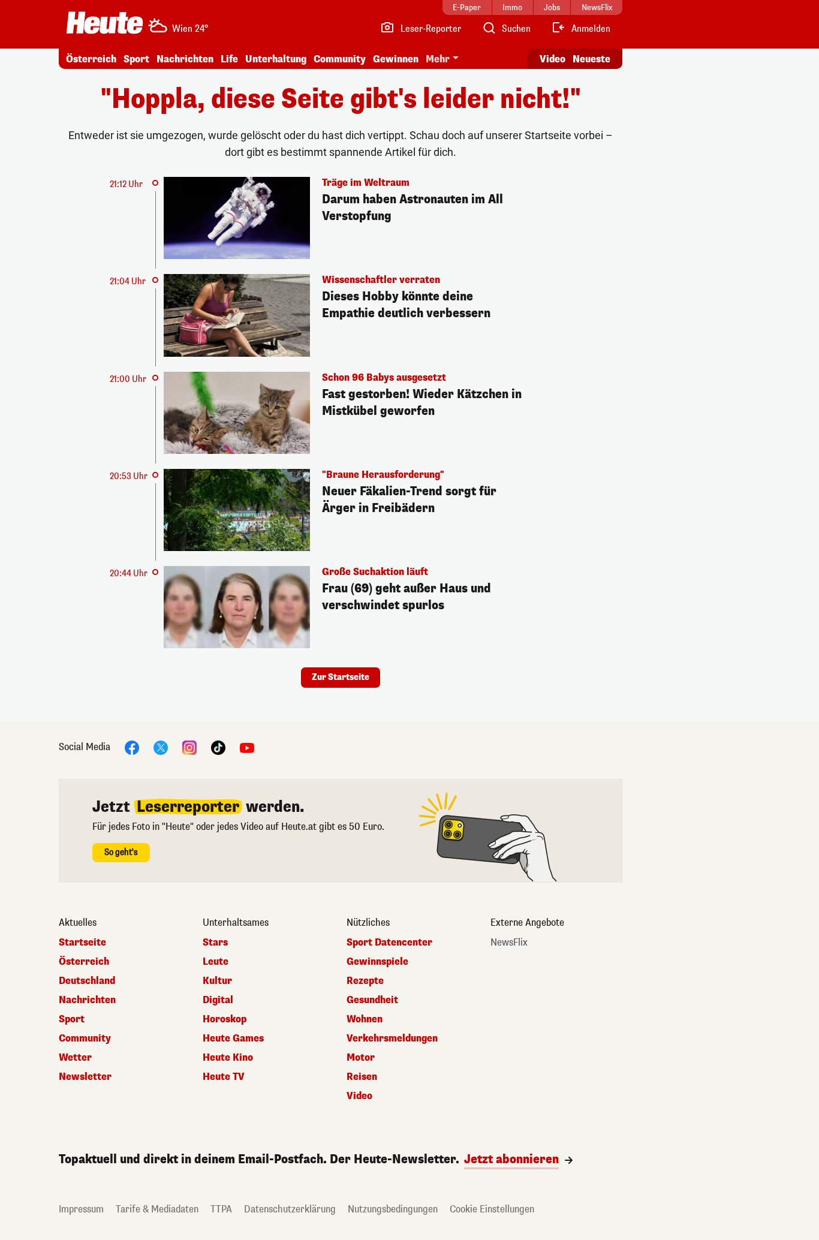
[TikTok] (218, 747)
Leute (215, 962)
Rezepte (365, 981)
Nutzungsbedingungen (393, 1209)
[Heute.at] (104, 22)
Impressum (81, 1209)
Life (229, 59)
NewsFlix (509, 943)
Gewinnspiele (377, 962)
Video (552, 59)
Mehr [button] (438, 59)
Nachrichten (87, 1000)
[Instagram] (189, 747)
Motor (361, 1058)
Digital (218, 1000)
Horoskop (224, 1019)
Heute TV (224, 1077)
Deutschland (87, 981)
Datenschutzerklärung (290, 1209)
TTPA (221, 1209)
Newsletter (85, 1077)
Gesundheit (372, 1000)
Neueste (591, 59)
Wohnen (365, 1019)
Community (340, 59)
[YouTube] (247, 747)
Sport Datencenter (389, 943)
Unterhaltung (275, 59)
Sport (136, 59)
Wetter (75, 1058)
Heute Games (233, 1039)
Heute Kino (228, 1058)
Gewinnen (395, 59)
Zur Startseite (340, 677)
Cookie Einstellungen (492, 1209)
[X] (160, 747)
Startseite (82, 943)
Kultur (217, 981)
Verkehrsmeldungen (392, 1039)
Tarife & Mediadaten (157, 1209)
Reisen (362, 1077)
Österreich (91, 59)
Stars (215, 943)
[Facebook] (132, 747)
